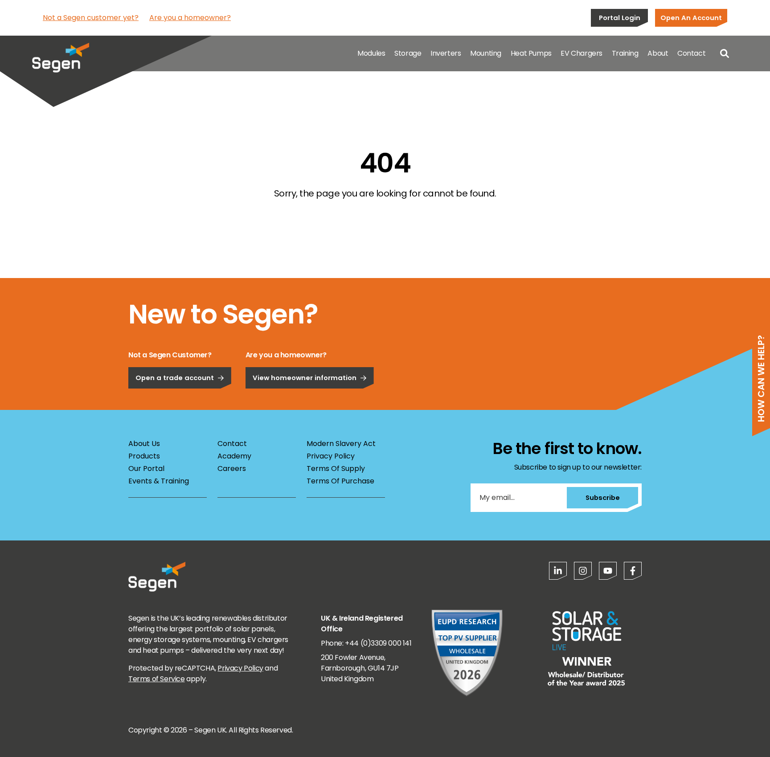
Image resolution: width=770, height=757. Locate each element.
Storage (407, 53)
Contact (691, 53)
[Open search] (724, 53)
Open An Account (691, 17)
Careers (231, 468)
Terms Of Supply (336, 468)
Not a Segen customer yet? (91, 17)
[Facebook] (633, 571)
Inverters (445, 53)
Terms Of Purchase (340, 481)
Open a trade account (174, 377)
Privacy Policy (331, 456)
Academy (234, 456)
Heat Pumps (531, 53)
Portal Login (619, 17)
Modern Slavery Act (341, 443)
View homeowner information (304, 377)
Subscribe (603, 497)
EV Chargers (581, 53)
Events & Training (158, 481)
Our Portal (146, 468)
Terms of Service (156, 679)
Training (625, 53)
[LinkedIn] (558, 571)
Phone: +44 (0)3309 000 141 (366, 643)
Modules (371, 53)
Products (144, 456)
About (657, 53)
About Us (144, 443)
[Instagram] (583, 571)
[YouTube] (608, 571)
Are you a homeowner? (190, 17)
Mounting (485, 53)
